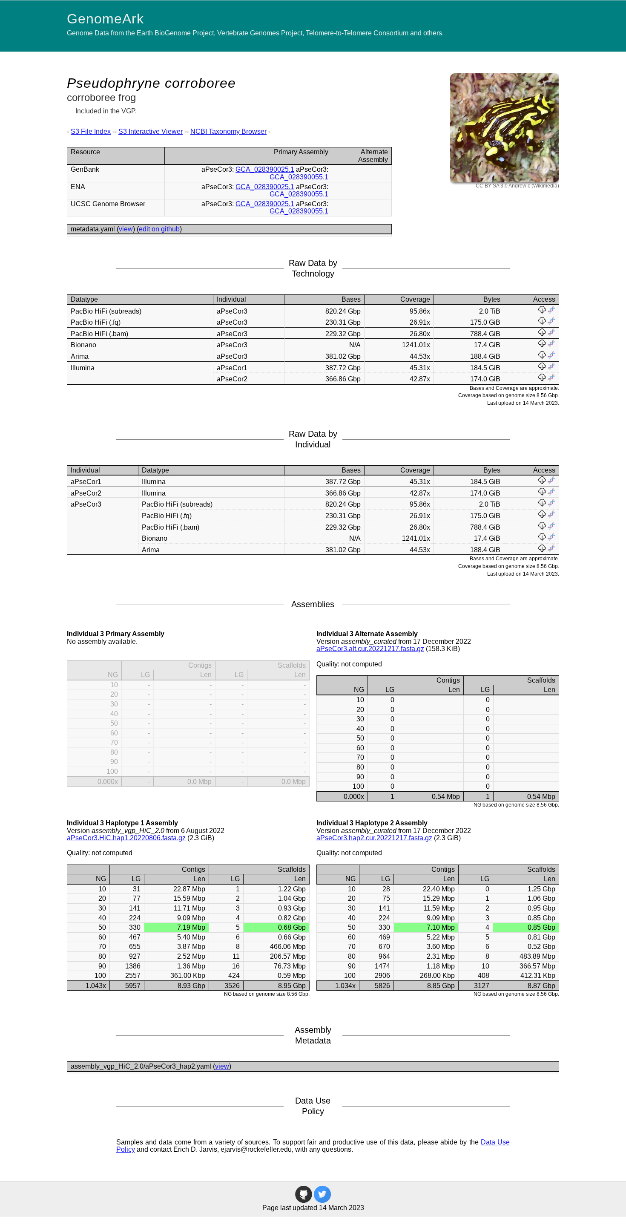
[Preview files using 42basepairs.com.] (551, 311)
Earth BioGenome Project (175, 33)
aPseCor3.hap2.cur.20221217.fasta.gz (374, 838)
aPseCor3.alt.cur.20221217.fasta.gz (370, 648)
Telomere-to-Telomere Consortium (357, 33)
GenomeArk (105, 18)
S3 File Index (91, 131)
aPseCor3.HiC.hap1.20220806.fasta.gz (126, 838)
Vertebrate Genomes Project (259, 33)
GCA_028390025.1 (264, 169)
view (126, 229)
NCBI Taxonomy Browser (228, 131)
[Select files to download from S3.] (542, 311)
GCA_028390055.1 (299, 177)
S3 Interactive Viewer (150, 131)
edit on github (159, 229)
